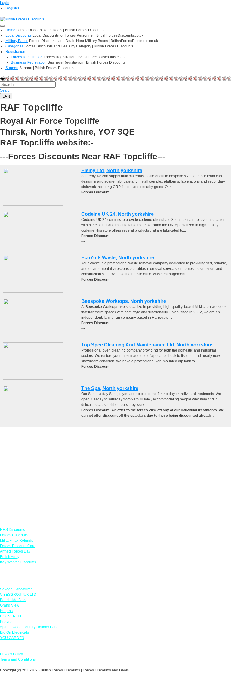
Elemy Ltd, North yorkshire (111, 170)
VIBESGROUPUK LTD (18, 594)
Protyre (6, 622)
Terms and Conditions (18, 659)
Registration (15, 52)
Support (11, 68)
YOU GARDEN (12, 638)
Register (12, 8)
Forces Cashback (14, 535)
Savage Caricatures (16, 589)
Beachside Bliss (13, 600)
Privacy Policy (11, 654)
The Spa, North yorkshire (109, 388)
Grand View (9, 605)
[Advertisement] (115, 469)
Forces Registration (27, 57)
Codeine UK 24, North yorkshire (117, 214)
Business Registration (29, 62)
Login (4, 3)
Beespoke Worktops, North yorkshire (123, 301)
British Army (9, 557)
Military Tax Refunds (16, 540)
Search (6, 90)
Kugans (6, 611)
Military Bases (16, 41)
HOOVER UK (11, 616)
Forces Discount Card (17, 546)
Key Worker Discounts (18, 562)
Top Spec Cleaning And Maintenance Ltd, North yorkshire (146, 344)
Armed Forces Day (15, 551)
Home (10, 30)
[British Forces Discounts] (22, 19)
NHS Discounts (12, 530)
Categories (14, 46)
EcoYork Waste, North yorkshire (117, 257)
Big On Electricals (14, 632)
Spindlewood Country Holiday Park (28, 627)
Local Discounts (18, 35)
